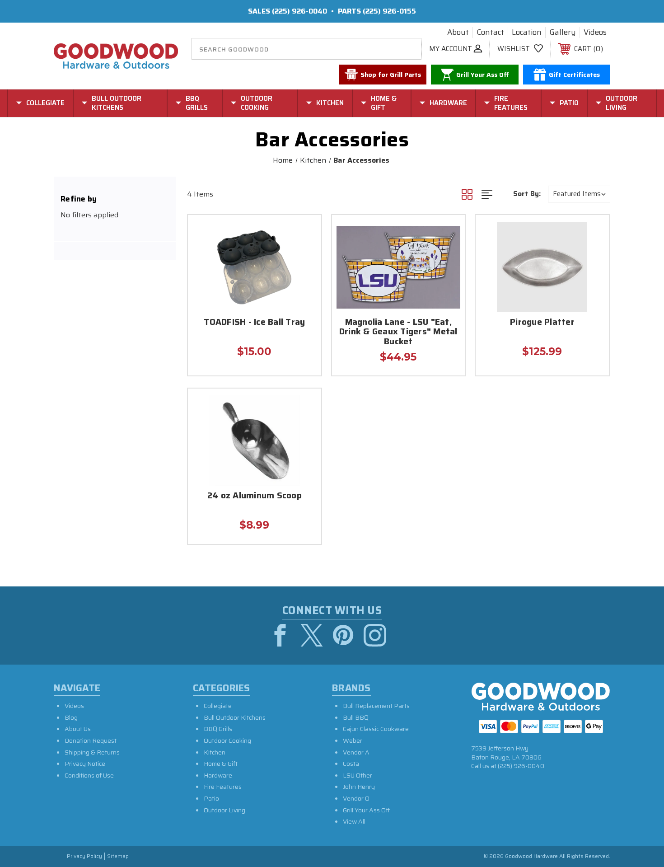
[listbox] (579, 194)
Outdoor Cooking (227, 740)
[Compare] (303, 279)
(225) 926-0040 (299, 11)
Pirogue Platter (542, 322)
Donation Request (91, 740)
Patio (211, 798)
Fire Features (223, 787)
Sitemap (118, 856)
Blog (71, 717)
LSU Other (357, 775)
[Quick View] (303, 233)
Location (527, 32)
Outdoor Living (224, 810)
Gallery (562, 32)
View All (354, 821)
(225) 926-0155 (389, 11)
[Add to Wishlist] (303, 256)
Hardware (218, 775)
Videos (595, 32)
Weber (352, 740)
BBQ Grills (218, 729)
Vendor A (356, 752)
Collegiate (218, 706)
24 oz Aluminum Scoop (254, 496)
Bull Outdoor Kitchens (235, 717)
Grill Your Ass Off (366, 810)
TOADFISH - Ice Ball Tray (254, 322)
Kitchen (214, 752)
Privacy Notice (85, 764)
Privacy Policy (84, 856)
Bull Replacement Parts (376, 706)
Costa (351, 764)
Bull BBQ (356, 717)
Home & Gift (221, 764)
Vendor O (356, 798)
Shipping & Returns (92, 752)
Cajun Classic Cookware (376, 729)
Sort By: (527, 193)
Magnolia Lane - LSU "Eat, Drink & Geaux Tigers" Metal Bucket (398, 332)
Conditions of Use (89, 775)
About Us (78, 729)
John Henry (359, 787)
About (458, 32)
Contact (490, 32)
